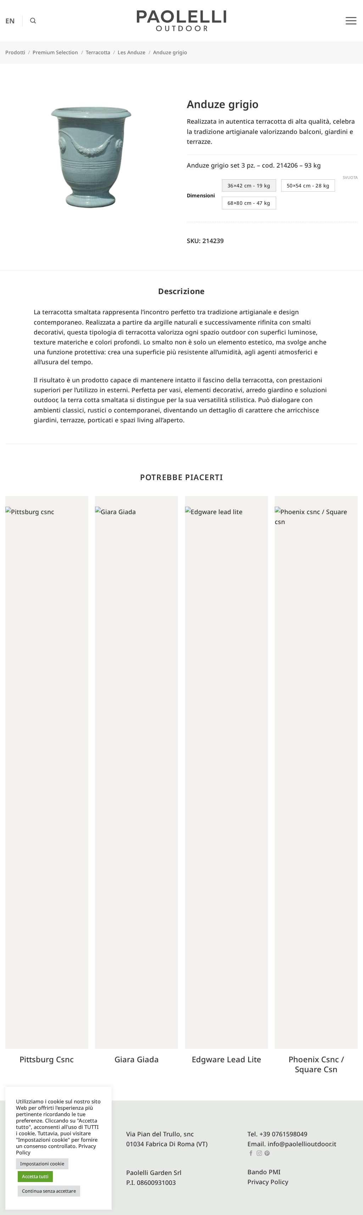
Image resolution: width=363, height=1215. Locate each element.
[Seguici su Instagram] (259, 1154)
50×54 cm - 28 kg (308, 185)
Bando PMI (263, 1172)
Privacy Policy (267, 1181)
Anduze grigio (170, 52)
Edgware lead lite (226, 1059)
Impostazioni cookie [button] (42, 1163)
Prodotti (15, 52)
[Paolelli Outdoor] (181, 21)
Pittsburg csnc (46, 1059)
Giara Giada (137, 1059)
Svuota (350, 177)
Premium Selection (55, 52)
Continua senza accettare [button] (49, 1191)
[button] (33, 21)
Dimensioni (201, 195)
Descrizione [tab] (181, 291)
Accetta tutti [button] (35, 1176)
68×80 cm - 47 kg (249, 202)
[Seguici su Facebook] (251, 1154)
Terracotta (98, 52)
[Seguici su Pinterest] (267, 1154)
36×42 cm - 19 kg (249, 185)
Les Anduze (131, 52)
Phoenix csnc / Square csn (316, 1064)
